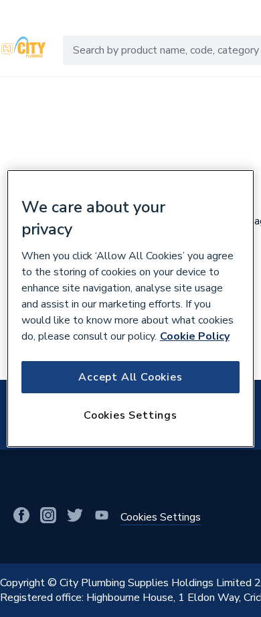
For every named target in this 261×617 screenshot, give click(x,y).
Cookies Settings (130, 415)
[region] (131, 308)
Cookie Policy (195, 336)
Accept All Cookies (130, 377)
